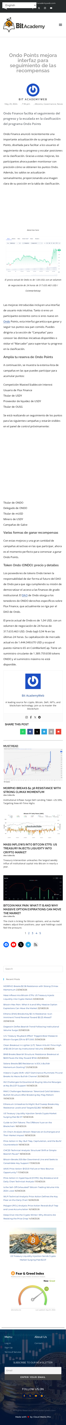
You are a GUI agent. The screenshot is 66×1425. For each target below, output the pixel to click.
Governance (50, 104)
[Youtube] (51, 8)
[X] (21, 944)
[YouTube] (13, 944)
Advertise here (33, 230)
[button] (60, 24)
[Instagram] (45, 8)
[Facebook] (30, 717)
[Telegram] (39, 717)
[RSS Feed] (35, 944)
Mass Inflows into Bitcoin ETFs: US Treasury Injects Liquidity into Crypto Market (30, 848)
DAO (25, 595)
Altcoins (39, 104)
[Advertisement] (33, 465)
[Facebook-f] (24, 1396)
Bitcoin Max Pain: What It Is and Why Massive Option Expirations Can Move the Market (32, 909)
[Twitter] (35, 717)
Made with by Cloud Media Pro (33, 1417)
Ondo (6, 321)
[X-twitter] (39, 8)
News (60, 104)
